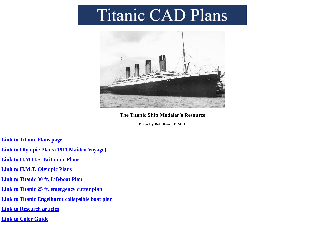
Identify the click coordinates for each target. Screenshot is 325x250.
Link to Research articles (30, 209)
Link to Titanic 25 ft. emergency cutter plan (51, 189)
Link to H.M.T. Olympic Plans (36, 169)
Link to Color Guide (24, 219)
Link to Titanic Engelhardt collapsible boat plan (57, 199)
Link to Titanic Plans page (31, 139)
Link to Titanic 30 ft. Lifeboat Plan (41, 179)
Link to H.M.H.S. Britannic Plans (40, 159)
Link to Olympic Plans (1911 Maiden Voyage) (53, 149)
